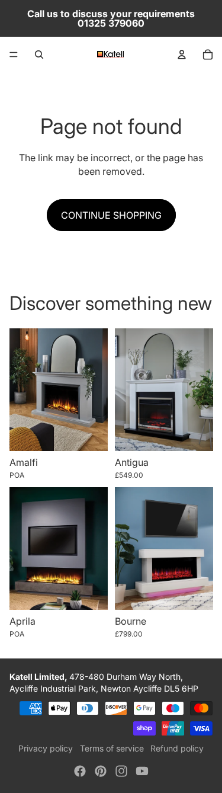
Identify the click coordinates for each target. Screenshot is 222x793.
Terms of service (112, 748)
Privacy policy (45, 748)
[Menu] (13, 54)
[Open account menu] (182, 54)
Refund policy (177, 748)
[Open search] (39, 54)
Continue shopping (111, 215)
